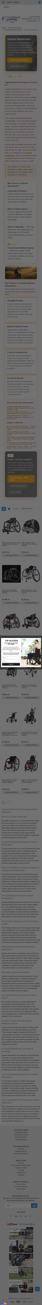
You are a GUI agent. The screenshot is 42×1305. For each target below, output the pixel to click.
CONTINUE (11, 664)
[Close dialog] (39, 639)
